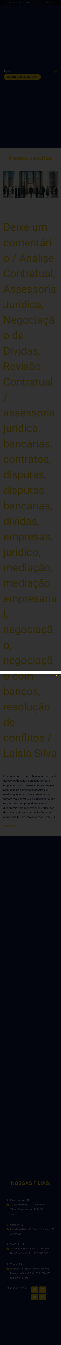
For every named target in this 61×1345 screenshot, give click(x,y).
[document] (30, 672)
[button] (56, 675)
